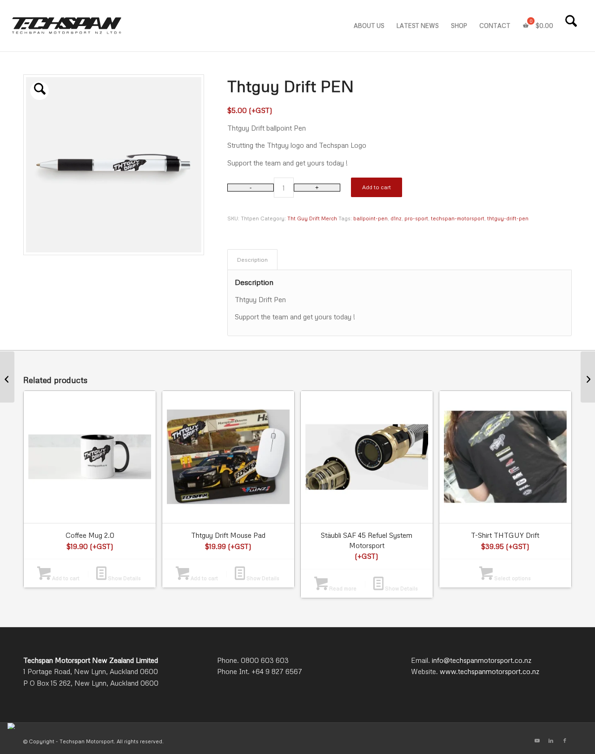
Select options (512, 578)
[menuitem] (369, 25)
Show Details (123, 578)
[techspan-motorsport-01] (67, 25)
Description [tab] (252, 259)
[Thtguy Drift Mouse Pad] (588, 377)
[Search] (571, 25)
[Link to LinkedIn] (551, 740)
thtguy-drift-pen (508, 218)
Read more (342, 588)
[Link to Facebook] (565, 740)
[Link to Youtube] (537, 740)
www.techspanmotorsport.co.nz (489, 671)
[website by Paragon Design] (12, 726)
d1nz (396, 218)
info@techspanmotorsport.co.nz (481, 660)
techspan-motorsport (457, 218)
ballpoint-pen (370, 218)
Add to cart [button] (65, 578)
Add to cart (376, 187)
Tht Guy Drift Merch (312, 218)
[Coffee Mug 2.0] (7, 377)
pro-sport (416, 218)
